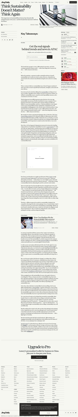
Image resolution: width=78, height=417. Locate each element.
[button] (68, 2)
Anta (53, 391)
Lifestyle (15, 375)
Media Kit (3, 377)
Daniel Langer (5, 24)
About (2, 370)
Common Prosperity (31, 383)
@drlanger (29, 331)
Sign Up (49, 57)
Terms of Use (47, 60)
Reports (43, 2)
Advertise (3, 372)
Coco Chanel (42, 399)
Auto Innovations (30, 368)
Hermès (37, 125)
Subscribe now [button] (39, 357)
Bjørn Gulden (42, 385)
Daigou (28, 385)
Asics (53, 397)
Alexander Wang (55, 379)
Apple (53, 393)
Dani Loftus (42, 401)
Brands (40, 2)
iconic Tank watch (32, 178)
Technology (16, 383)
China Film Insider (4, 387)
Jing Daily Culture (4, 385)
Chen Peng (42, 391)
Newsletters (51, 2)
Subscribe (67, 377)
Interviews (29, 401)
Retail (15, 381)
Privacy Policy (41, 60)
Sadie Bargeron (63, 38)
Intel (29, 2)
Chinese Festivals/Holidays (32, 377)
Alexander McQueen (43, 370)
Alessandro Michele (43, 368)
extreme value (38, 193)
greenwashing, (36, 287)
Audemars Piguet (55, 399)
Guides (15, 395)
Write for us (3, 383)
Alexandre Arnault (43, 372)
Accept (48, 413)
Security (2, 379)
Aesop (53, 375)
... (76, 38)
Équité (25, 325)
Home (2, 368)
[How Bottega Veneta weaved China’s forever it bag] (69, 76)
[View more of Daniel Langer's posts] (2, 24)
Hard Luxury (33, 24)
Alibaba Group (55, 381)
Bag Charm (29, 370)
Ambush (54, 387)
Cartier (50, 176)
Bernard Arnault (43, 381)
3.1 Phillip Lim (55, 368)
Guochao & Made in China (32, 399)
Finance (15, 393)
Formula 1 (28, 393)
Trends (32, 2)
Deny (29, 413)
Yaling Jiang (36, 227)
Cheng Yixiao (42, 395)
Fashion (53, 227)
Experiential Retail (30, 389)
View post (23, 171)
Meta (15, 379)
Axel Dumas (42, 375)
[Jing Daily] (5, 2)
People (15, 401)
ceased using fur (50, 126)
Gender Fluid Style (30, 397)
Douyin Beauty (29, 387)
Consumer (16, 391)
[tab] (67, 32)
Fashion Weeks (30, 391)
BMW (53, 401)
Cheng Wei (42, 393)
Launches (16, 397)
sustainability (45, 92)
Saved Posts (67, 372)
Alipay (53, 385)
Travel (15, 385)
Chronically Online (30, 379)
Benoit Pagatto (42, 379)
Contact (2, 375)
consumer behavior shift (49, 246)
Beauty (15, 368)
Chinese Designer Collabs (32, 375)
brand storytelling (45, 240)
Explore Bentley (63, 54)
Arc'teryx (54, 395)
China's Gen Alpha (30, 372)
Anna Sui (54, 389)
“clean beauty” (28, 131)
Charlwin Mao (42, 389)
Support (66, 375)
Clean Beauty (29, 381)
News (15, 399)
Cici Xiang (42, 397)
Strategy (36, 24)
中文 (2, 389)
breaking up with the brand (35, 271)
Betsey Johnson (43, 383)
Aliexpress (54, 383)
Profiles (36, 2)
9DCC (53, 370)
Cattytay (41, 387)
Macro (15, 377)
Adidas (53, 372)
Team (2, 381)
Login (42, 360)
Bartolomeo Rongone (44, 377)
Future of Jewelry (30, 395)
